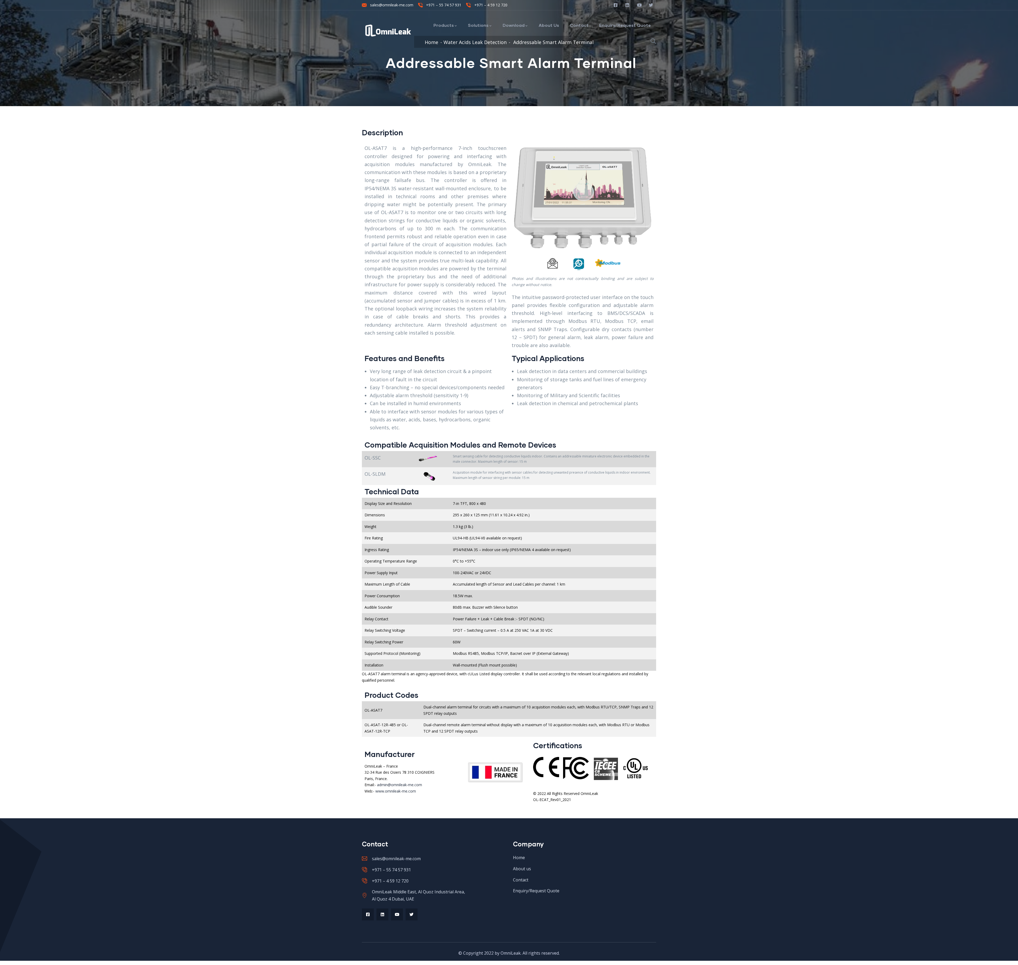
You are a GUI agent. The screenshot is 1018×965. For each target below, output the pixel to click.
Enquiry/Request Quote (625, 25)
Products (443, 25)
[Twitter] (412, 914)
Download (514, 25)
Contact (579, 25)
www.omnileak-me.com (395, 791)
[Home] (388, 30)
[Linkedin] (382, 914)
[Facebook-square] (368, 914)
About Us (549, 25)
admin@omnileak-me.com (399, 784)
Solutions (478, 25)
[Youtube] (397, 914)
